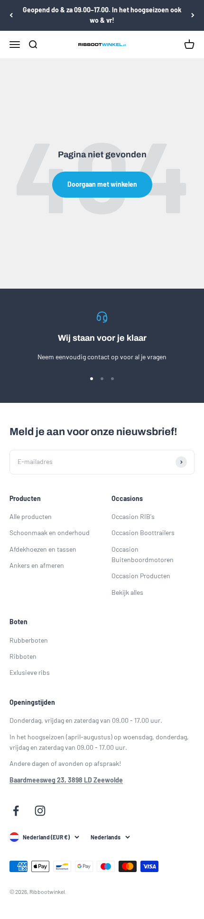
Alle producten (30, 516)
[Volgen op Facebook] (15, 810)
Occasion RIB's (133, 516)
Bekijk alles (127, 592)
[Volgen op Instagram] (40, 810)
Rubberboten (28, 640)
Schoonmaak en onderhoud (49, 532)
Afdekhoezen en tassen (42, 549)
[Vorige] (11, 15)
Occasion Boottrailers (143, 532)
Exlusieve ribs (29, 672)
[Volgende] (193, 15)
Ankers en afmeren (36, 565)
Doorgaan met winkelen (102, 184)
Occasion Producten (140, 576)
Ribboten (23, 656)
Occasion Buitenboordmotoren (142, 554)
